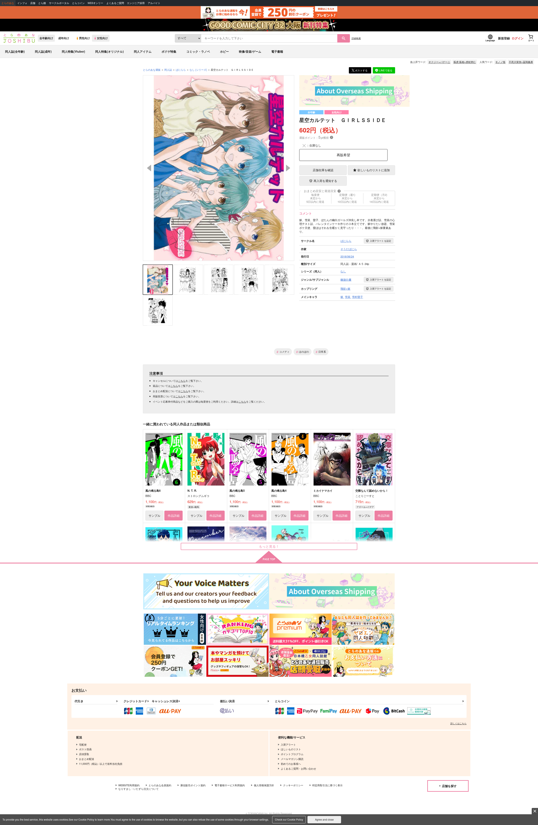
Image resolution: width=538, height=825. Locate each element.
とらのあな (7, 3)
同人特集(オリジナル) (109, 51)
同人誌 (168, 69)
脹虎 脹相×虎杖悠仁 (465, 62)
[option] (218, 168)
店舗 (32, 3)
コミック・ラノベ (198, 51)
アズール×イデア (365, 507)
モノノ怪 (500, 62)
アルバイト (154, 3)
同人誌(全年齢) (15, 51)
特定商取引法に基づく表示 (327, 785)
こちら (182, 380)
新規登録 (504, 38)
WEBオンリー (95, 3)
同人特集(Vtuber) (73, 51)
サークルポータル (59, 3)
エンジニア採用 (136, 3)
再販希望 (343, 154)
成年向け (63, 38)
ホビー (224, 51)
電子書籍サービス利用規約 (230, 785)
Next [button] (288, 168)
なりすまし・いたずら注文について (138, 788)
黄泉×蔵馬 (194, 507)
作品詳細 (173, 515)
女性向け (102, 38)
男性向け (84, 38)
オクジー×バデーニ (439, 62)
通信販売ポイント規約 (193, 785)
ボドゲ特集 (169, 51)
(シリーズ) (198, 69)
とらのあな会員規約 (160, 785)
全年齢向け (46, 38)
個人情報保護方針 (264, 785)
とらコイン (78, 3)
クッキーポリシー (293, 785)
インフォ (22, 3)
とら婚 (42, 3)
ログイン (517, 38)
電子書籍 (277, 51)
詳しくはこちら (458, 723)
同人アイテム (143, 51)
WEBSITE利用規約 (129, 785)
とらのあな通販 (152, 69)
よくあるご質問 (115, 3)
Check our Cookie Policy (289, 819)
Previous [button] (149, 168)
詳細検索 (356, 38)
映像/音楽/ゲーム (250, 51)
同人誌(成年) (43, 51)
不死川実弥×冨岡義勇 (521, 62)
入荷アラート (380, 240)
